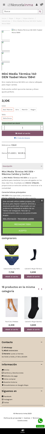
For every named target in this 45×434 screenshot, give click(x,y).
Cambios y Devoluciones (13, 373)
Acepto (22, 231)
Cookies (27, 418)
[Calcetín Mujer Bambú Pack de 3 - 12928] (33, 307)
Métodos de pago (11, 376)
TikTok (6, 403)
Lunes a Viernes (13, 354)
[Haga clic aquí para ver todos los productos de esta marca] (16, 153)
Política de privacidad (12, 418)
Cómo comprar (10, 379)
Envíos (6, 370)
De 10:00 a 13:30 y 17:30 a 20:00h (14, 357)
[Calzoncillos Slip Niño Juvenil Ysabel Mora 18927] (12, 254)
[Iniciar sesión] (36, 4)
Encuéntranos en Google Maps (16, 385)
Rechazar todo (22, 224)
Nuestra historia (10, 382)
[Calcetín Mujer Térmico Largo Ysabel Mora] (33, 254)
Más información (9, 218)
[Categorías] (4, 4)
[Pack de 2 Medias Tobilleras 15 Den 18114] (12, 307)
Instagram (8, 399)
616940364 (11, 351)
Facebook (7, 396)
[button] (38, 289)
